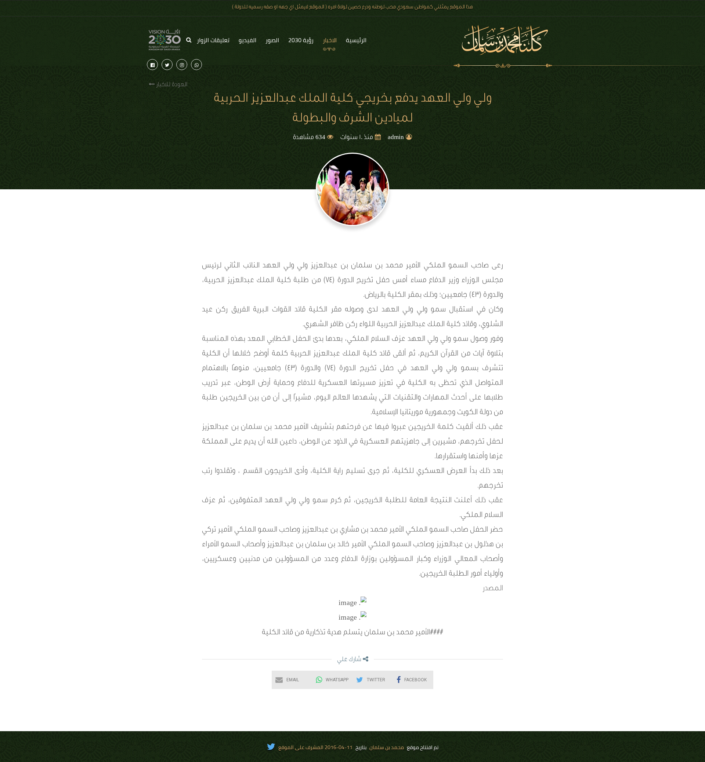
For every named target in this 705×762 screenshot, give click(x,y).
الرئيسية (356, 39)
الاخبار (330, 39)
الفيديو (247, 39)
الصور (272, 39)
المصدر (492, 589)
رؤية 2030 (301, 39)
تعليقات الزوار (213, 39)
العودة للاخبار (171, 85)
